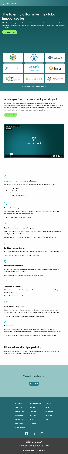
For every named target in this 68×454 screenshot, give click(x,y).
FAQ (47, 419)
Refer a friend (19, 423)
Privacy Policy (40, 450)
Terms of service (28, 450)
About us (48, 403)
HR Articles (33, 423)
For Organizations (35, 403)
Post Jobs (32, 407)
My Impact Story (19, 419)
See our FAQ (34, 384)
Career (48, 407)
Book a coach (19, 415)
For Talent (18, 403)
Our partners (49, 411)
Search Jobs (18, 407)
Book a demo (33, 415)
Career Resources (20, 427)
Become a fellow (20, 411)
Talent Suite (33, 411)
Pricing (31, 419)
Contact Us (49, 415)
